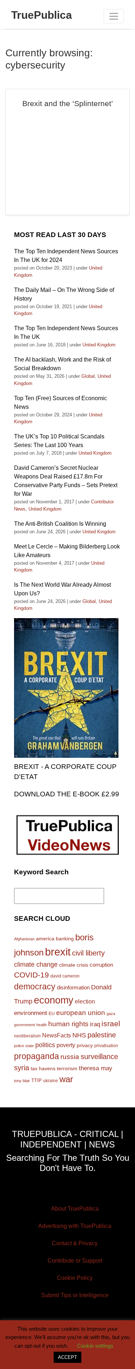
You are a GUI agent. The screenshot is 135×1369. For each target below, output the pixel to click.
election (85, 1001)
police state (24, 1046)
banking (65, 938)
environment (30, 1012)
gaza (111, 1013)
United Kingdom (99, 344)
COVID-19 (31, 975)
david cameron (65, 976)
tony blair (22, 1081)
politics (45, 1045)
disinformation (73, 987)
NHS (79, 1035)
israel (111, 1023)
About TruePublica (75, 1209)
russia (69, 1056)
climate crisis (73, 965)
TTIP (36, 1080)
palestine (101, 1035)
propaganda (36, 1056)
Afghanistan (24, 939)
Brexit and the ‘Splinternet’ (67, 103)
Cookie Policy (75, 1278)
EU (52, 1013)
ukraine (50, 1080)
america (45, 938)
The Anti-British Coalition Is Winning (60, 524)
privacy (85, 1045)
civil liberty (88, 953)
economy (53, 1000)
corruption (101, 965)
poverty (66, 1045)
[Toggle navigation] (114, 16)
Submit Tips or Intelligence (75, 1295)
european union (80, 1012)
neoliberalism (27, 1035)
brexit (58, 952)
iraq (95, 1024)
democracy (34, 986)
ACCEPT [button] (67, 1357)
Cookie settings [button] (95, 1346)
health (41, 1025)
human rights (68, 1024)
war (66, 1079)
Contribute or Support (75, 1261)
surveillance (99, 1056)
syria (21, 1068)
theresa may (95, 1068)
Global (88, 376)
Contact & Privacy (75, 1243)
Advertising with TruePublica (74, 1226)
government (24, 1025)
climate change (36, 964)
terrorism (67, 1068)
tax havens (43, 1068)
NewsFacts (56, 1035)
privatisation (106, 1045)
